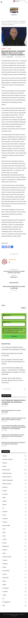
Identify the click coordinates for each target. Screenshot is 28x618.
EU (15, 508)
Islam (15, 532)
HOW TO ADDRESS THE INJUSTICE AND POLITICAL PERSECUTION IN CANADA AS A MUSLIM (12, 362)
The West (15, 591)
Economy (15, 494)
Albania (15, 456)
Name (7, 315)
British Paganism (15, 476)
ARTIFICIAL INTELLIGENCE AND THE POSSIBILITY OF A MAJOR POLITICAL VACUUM (13, 443)
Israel (15, 536)
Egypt (15, 497)
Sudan (15, 584)
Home (3, 21)
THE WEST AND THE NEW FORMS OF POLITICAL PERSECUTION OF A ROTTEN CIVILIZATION (12, 380)
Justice (15, 539)
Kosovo (15, 543)
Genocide (15, 518)
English (15, 501)
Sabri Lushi (10, 57)
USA (15, 605)
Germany (15, 522)
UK (15, 598)
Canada (15, 490)
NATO (15, 553)
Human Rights (15, 525)
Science (15, 574)
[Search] (26, 2)
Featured (15, 511)
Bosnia (15, 466)
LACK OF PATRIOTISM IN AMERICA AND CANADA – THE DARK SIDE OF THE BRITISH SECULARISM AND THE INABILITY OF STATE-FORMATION (13, 427)
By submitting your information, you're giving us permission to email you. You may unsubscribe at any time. (13, 330)
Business (15, 487)
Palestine (15, 563)
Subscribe (14, 336)
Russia (15, 567)
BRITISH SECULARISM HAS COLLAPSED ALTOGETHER (11, 411)
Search (3, 305)
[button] (2, 289)
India (15, 529)
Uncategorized (15, 602)
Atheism (15, 463)
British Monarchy (15, 473)
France (15, 515)
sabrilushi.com (14, 615)
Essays (15, 504)
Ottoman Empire (15, 556)
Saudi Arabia (15, 570)
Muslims (15, 550)
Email (7, 322)
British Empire (15, 470)
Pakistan (15, 560)
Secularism (15, 577)
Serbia (15, 581)
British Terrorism (15, 483)
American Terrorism (15, 459)
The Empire (15, 588)
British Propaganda (15, 480)
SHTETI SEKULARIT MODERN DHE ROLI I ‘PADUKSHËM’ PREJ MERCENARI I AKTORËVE (13, 402)
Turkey (15, 595)
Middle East (15, 546)
